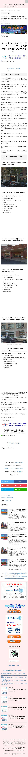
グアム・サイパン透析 (15, 741)
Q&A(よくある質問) (10, 744)
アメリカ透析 (5, 742)
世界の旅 (19, 471)
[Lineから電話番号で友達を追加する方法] (14, 670)
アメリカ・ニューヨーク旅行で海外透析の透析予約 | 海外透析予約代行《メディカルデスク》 (17, 511)
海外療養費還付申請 (17, 743)
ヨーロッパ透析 (18, 742)
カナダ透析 (12, 742)
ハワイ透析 (22, 741)
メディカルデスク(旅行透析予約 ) (14, 4)
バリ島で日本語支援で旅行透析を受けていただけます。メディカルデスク (17, 717)
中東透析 (7, 741)
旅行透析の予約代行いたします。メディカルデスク (13, 673)
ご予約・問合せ (9, 743)
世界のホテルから (19, 462)
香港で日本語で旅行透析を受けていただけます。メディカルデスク (17, 708)
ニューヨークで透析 (6, 495)
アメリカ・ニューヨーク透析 (7, 497)
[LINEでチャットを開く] (14, 665)
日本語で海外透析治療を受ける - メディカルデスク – (14, 750)
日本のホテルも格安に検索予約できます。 (14, 468)
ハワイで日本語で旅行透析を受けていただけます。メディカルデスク (17, 726)
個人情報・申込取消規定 (20, 744)
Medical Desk (8, 500)
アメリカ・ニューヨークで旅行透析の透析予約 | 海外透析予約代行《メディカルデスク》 (17, 536)
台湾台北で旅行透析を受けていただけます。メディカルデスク (17, 699)
